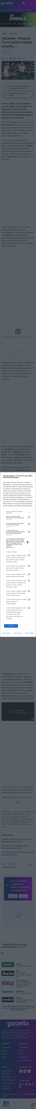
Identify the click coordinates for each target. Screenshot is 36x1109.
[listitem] (18, 512)
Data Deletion (6, 633)
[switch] (28, 517)
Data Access (18, 633)
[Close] (32, 476)
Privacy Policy (29, 633)
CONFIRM (11, 625)
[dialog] (18, 554)
